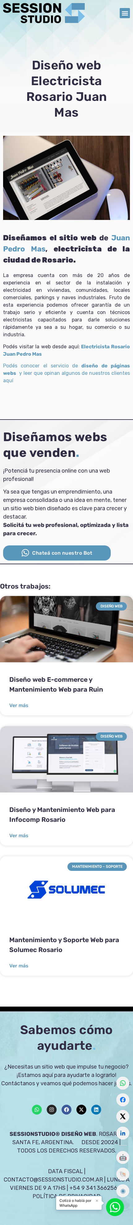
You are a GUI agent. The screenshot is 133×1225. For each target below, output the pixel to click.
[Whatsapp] (37, 1110)
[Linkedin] (96, 1110)
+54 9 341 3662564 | (96, 1188)
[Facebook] (66, 1110)
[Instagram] (52, 1110)
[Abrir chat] (115, 1207)
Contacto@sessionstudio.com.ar (53, 1179)
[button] (125, 13)
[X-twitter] (81, 1110)
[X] (122, 1116)
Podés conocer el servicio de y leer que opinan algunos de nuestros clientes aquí (66, 373)
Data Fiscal (65, 1171)
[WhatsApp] (122, 1083)
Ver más (18, 705)
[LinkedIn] (122, 1133)
